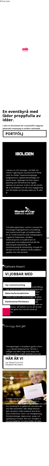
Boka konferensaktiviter (17, 293)
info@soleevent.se (10, 390)
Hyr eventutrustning (15, 285)
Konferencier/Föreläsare (17, 301)
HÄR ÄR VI (14, 358)
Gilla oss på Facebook (4, 400)
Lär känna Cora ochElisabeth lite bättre (14, 363)
